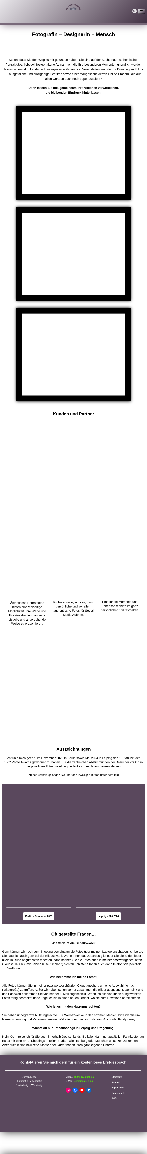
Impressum (118, 1087)
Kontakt (116, 1082)
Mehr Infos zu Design (73, 354)
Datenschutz (118, 1093)
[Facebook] (75, 1090)
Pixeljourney (126, 1019)
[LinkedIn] (88, 1090)
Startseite (117, 1077)
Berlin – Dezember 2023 (38, 916)
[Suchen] (134, 11)
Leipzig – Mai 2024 (108, 916)
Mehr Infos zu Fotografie (73, 153)
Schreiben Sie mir (83, 1081)
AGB (114, 1098)
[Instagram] (68, 1090)
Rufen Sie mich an (84, 1077)
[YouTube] (82, 1090)
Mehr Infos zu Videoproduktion (73, 253)
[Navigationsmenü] (141, 11)
